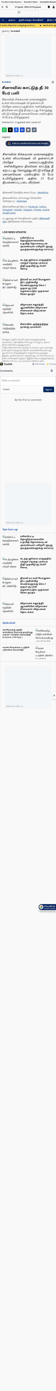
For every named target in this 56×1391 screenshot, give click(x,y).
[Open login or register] (53, 7)
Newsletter (42, 192)
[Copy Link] (34, 129)
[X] (10, 129)
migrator (6, 137)
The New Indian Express (11, 2)
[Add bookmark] (53, 82)
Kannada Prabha (30, 2)
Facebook (33, 207)
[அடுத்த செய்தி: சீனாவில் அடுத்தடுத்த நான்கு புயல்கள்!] (54, 695)
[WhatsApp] (4, 129)
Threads (37, 210)
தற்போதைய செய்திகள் (31, 20)
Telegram (27, 210)
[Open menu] (2, 7)
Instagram (8, 210)
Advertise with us (14, 75)
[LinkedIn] (22, 129)
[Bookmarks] (48, 7)
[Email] (28, 129)
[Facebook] (16, 129)
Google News (9, 213)
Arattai (46, 210)
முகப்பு (11, 20)
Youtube (18, 210)
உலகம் (6, 82)
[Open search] (7, 7)
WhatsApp (22, 201)
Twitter (42, 207)
